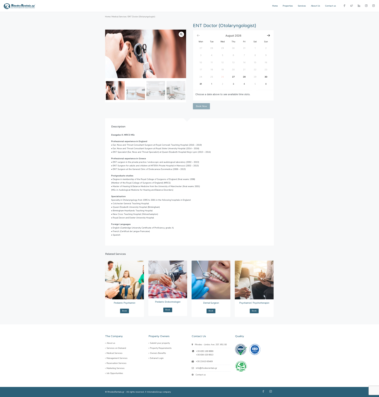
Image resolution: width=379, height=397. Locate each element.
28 (244, 76)
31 (201, 84)
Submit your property (160, 343)
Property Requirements (161, 348)
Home (275, 5)
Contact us (330, 5)
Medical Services (119, 16)
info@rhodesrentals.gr (206, 368)
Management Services (117, 358)
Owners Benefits (158, 353)
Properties (288, 5)
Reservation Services (116, 363)
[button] (181, 34)
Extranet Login (157, 358)
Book (124, 310)
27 (233, 76)
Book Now (201, 106)
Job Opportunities (115, 373)
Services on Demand (116, 348)
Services (302, 5)
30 (266, 76)
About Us (315, 5)
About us (111, 343)
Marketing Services (116, 368)
